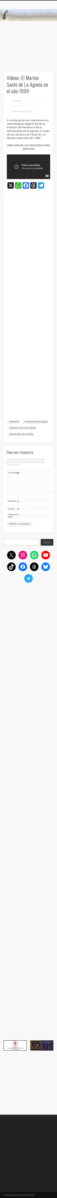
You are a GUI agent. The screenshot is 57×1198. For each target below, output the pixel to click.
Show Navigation (46, 28)
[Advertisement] (28, 51)
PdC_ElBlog (16, 100)
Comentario (13, 473)
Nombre (13, 501)
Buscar (47, 542)
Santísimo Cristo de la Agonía (22, 427)
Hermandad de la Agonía (22, 111)
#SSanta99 (14, 421)
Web (10, 516)
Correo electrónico (13, 511)
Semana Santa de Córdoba (21, 434)
